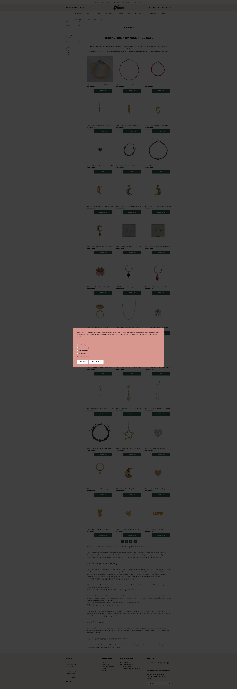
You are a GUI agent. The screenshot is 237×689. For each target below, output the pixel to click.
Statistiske (82, 353)
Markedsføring (84, 347)
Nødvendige (83, 345)
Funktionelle (83, 350)
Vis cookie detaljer (83, 357)
